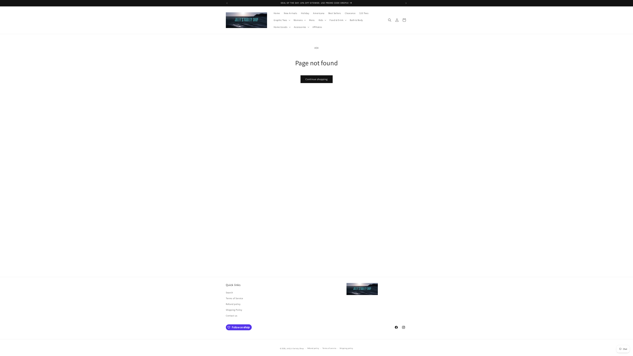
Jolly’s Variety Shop (295, 348)
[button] (282, 20)
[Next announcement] (406, 3)
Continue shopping (316, 79)
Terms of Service (234, 298)
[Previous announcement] (227, 3)
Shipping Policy (234, 309)
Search (229, 292)
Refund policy (233, 304)
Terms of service (329, 348)
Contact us (231, 315)
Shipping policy (346, 348)
